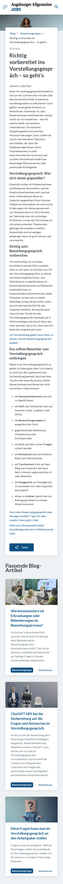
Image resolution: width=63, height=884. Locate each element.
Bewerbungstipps (30, 33)
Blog (13, 33)
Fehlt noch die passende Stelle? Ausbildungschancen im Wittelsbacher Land (31, 529)
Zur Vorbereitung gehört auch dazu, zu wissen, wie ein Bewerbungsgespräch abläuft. (31, 338)
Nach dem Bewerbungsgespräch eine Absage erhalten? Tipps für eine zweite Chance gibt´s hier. (30, 516)
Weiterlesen (45, 670)
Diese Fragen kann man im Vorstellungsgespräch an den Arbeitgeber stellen (31, 833)
